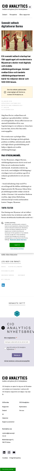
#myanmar (21, 275)
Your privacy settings (7, 469)
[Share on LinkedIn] (3, 285)
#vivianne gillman (7, 271)
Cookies (5, 458)
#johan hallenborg (15, 266)
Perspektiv (13, 15)
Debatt (4, 15)
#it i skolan (5, 279)
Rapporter (5, 406)
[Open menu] (30, 7)
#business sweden (7, 275)
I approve (17, 245)
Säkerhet (5, 418)
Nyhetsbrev (23, 406)
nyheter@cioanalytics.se (8, 434)
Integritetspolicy (15, 458)
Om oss (21, 410)
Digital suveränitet (8, 422)
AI (3, 414)
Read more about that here (18, 239)
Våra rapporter (24, 15)
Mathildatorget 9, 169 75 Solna (8, 441)
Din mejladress (9, 338)
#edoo (3, 266)
